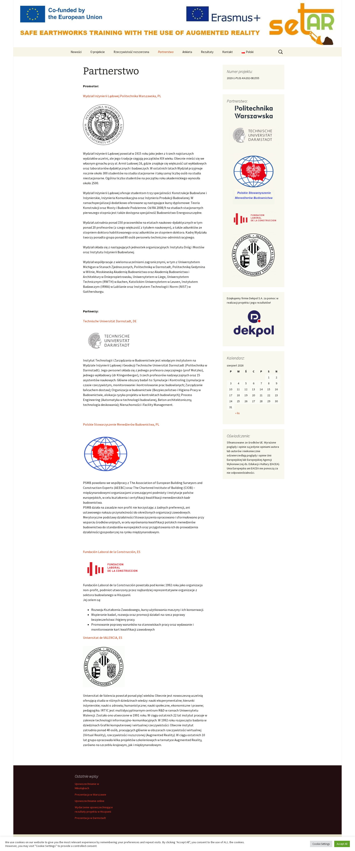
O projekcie (97, 52)
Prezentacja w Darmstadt (90, 818)
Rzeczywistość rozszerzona (131, 52)
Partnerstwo (166, 52)
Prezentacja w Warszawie (90, 794)
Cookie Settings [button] (321, 844)
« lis (237, 413)
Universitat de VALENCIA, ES (102, 638)
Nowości (76, 52)
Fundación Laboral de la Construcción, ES (111, 552)
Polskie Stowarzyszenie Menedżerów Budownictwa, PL (121, 424)
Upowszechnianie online (89, 801)
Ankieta (187, 52)
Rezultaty (207, 52)
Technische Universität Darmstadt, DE (110, 321)
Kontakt (227, 52)
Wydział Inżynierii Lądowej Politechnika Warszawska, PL (122, 96)
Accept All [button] (342, 844)
